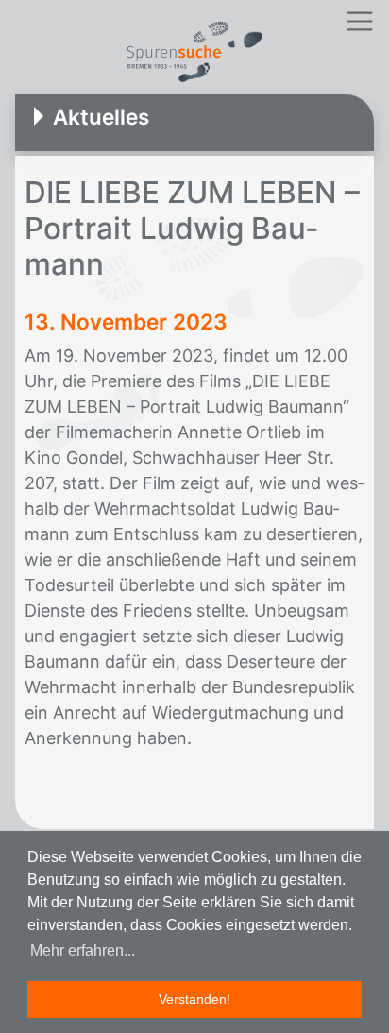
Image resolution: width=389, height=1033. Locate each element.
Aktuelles (101, 116)
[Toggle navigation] (359, 21)
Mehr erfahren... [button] (82, 950)
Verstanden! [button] (194, 999)
